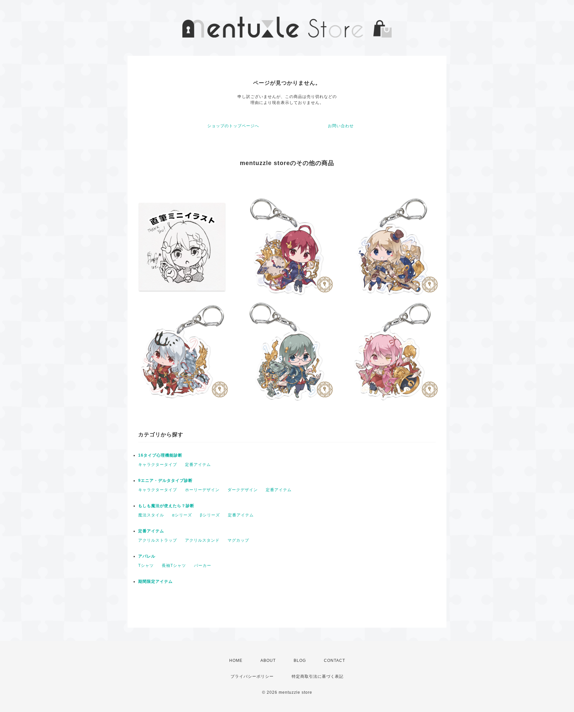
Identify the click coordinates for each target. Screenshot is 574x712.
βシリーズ (210, 515)
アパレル (146, 556)
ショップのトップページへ (233, 126)
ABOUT (268, 660)
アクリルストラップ (157, 540)
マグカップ (238, 540)
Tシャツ (146, 565)
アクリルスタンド (202, 540)
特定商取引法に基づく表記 (317, 676)
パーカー (202, 565)
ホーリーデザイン (202, 490)
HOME (235, 660)
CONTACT (334, 660)
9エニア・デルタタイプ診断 (165, 480)
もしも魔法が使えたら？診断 (166, 505)
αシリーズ (182, 515)
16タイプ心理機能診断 (160, 455)
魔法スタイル (151, 515)
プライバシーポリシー (252, 676)
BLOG (300, 660)
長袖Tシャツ (174, 565)
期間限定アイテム (155, 581)
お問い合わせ (341, 126)
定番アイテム (198, 464)
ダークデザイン (243, 490)
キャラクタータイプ (157, 464)
